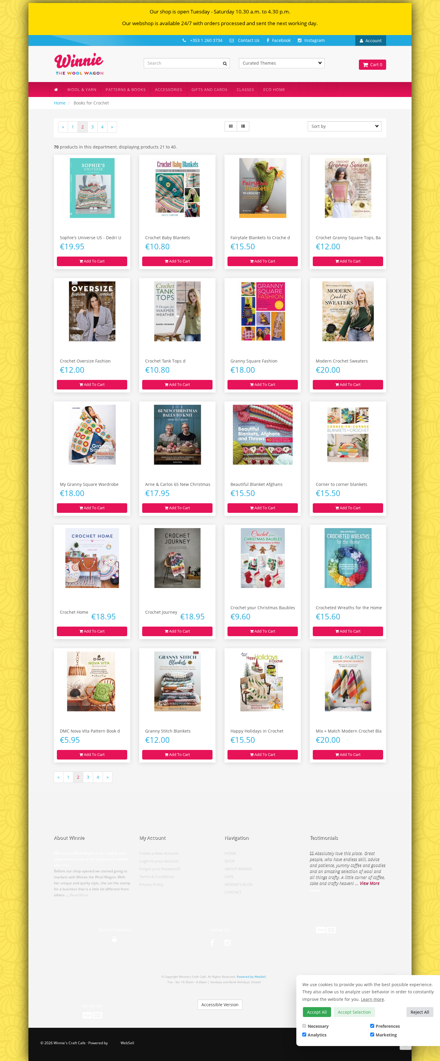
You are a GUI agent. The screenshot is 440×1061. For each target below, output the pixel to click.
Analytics (317, 1035)
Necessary (318, 1026)
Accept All (317, 1012)
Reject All (420, 1012)
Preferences (388, 1026)
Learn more (372, 999)
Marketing (386, 1035)
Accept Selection (354, 1012)
